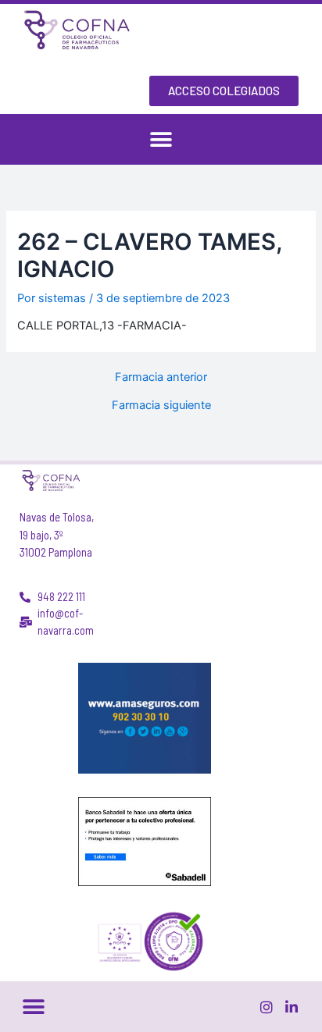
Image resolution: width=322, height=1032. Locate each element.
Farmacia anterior (161, 377)
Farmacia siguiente (161, 405)
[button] (161, 139)
